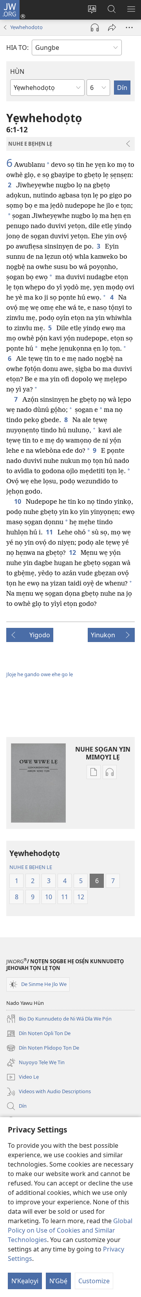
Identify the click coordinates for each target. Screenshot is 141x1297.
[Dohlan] (112, 27)
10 (18, 501)
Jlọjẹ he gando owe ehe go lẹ (39, 674)
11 (50, 532)
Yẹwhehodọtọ (26, 27)
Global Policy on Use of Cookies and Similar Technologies (70, 1230)
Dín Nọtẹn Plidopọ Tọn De (42, 1048)
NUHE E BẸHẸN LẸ (30, 867)
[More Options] (129, 27)
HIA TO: (17, 47)
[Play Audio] (95, 27)
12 (73, 552)
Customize (94, 1281)
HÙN (17, 71)
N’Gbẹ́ (58, 1281)
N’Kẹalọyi (24, 1281)
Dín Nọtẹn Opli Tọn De (38, 1034)
